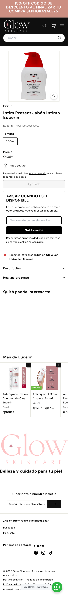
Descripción (12, 268)
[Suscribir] (54, 504)
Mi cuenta (9, 533)
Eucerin (8, 125)
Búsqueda (9, 527)
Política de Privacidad (16, 584)
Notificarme (34, 230)
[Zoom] (53, 95)
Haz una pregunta (16, 278)
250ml (10, 141)
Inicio (6, 106)
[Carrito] (53, 25)
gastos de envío (37, 173)
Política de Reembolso (39, 579)
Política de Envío (13, 579)
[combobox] (34, 38)
